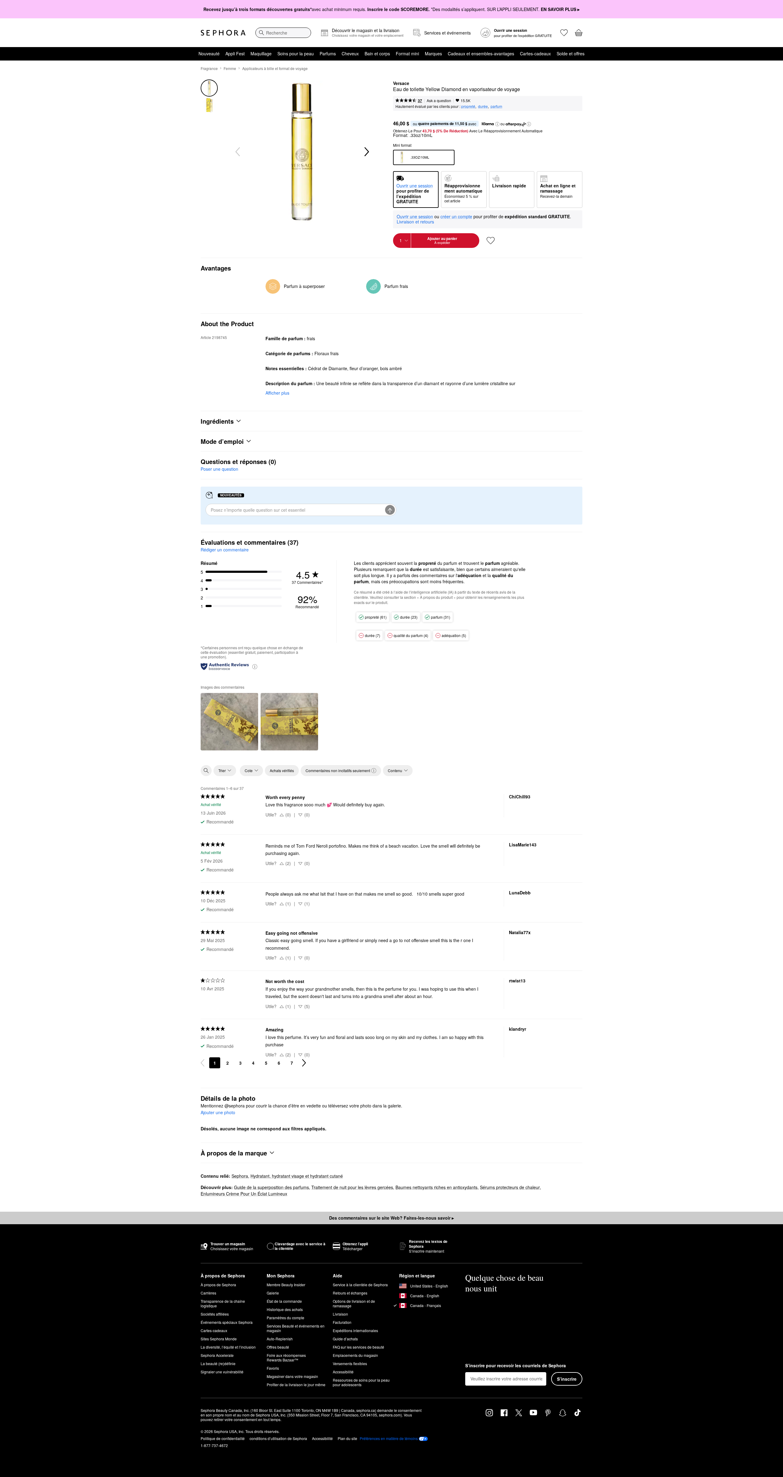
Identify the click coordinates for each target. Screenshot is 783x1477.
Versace (401, 83)
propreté (468, 106)
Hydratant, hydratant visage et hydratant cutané (296, 1176)
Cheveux (350, 53)
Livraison (340, 1314)
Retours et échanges (350, 1292)
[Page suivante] (304, 1062)
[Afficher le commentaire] (229, 721)
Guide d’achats (345, 1338)
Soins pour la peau (295, 53)
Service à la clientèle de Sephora (360, 1284)
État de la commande (284, 1301)
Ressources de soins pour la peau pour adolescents (361, 1382)
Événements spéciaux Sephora (227, 1322)
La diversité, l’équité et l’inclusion (228, 1347)
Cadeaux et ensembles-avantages (481, 53)
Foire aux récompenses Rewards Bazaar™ (286, 1357)
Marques (433, 53)
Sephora (240, 1176)
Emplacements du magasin (355, 1355)
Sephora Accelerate (217, 1355)
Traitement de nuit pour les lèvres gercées (352, 1187)
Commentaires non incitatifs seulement (338, 770)
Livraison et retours (415, 222)
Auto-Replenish (280, 1338)
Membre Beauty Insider (286, 1284)
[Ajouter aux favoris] (490, 240)
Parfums (328, 53)
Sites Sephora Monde (219, 1338)
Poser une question (219, 469)
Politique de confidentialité (223, 1438)
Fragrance (209, 68)
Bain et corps (377, 53)
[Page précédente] (202, 1062)
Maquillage (261, 53)
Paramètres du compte (285, 1317)
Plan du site (347, 1438)
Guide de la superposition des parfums (271, 1187)
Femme (230, 68)
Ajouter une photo (218, 1112)
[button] (497, 124)
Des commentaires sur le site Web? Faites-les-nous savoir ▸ (391, 1218)
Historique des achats (285, 1309)
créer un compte (456, 216)
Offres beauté (278, 1347)
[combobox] (283, 33)
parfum (496, 106)
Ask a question (439, 100)
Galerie (273, 1292)
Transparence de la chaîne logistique (223, 1303)
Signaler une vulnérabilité (222, 1371)
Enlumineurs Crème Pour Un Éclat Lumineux (244, 1194)
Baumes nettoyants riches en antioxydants (436, 1187)
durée (483, 106)
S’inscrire (567, 1379)
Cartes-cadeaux (535, 53)
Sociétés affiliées (215, 1314)
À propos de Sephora (218, 1284)
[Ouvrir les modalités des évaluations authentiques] (254, 666)
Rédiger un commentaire (225, 550)
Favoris (273, 1368)
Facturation (342, 1322)
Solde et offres (570, 53)
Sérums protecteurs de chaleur (510, 1187)
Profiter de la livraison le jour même (296, 1384)
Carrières (208, 1292)
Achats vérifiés (282, 770)
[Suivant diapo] (366, 152)
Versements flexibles (350, 1363)
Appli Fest (235, 53)
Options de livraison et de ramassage (354, 1303)
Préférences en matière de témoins (389, 1438)
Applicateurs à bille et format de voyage (275, 68)
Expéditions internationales (355, 1330)
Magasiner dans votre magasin (292, 1376)
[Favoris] (564, 32)
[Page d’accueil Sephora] (223, 33)
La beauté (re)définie (218, 1363)
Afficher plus (277, 393)
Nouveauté (209, 53)
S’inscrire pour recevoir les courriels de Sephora (515, 1365)
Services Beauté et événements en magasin (296, 1328)
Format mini (407, 53)
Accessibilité (343, 1371)
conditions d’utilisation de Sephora (278, 1438)
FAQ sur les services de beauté (358, 1347)
